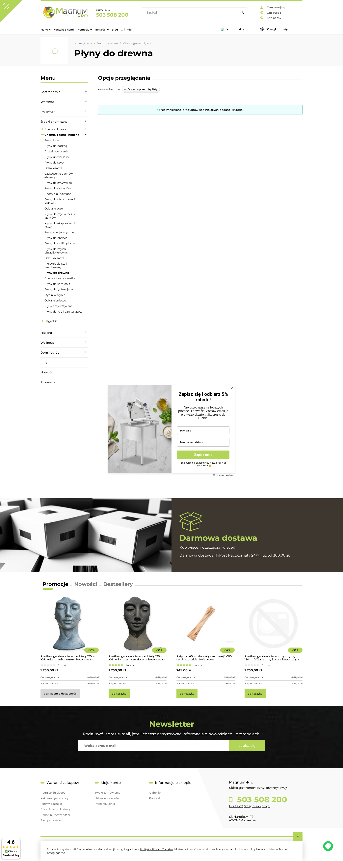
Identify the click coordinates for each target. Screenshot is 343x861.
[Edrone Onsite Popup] (171, 430)
